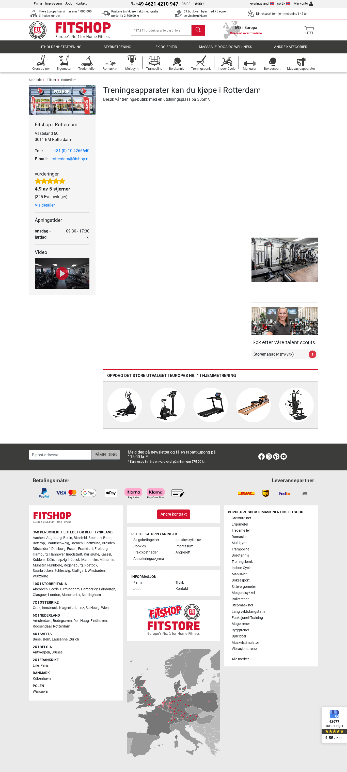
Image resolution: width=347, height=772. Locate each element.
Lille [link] (36, 665)
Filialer (51, 80)
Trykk (180, 582)
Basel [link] (37, 639)
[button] (253, 259)
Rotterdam (68, 80)
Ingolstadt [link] (74, 554)
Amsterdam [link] (42, 621)
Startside (35, 80)
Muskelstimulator (245, 642)
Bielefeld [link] (80, 538)
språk (281, 3)
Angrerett (183, 552)
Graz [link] (36, 608)
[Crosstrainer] (124, 404)
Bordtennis (240, 555)
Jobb (68, 3)
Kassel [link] (106, 554)
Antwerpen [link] (41, 652)
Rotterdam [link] (61, 626)
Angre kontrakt (174, 514)
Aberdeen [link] (40, 589)
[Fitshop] (74, 29)
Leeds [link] (54, 589)
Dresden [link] (108, 543)
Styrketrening (117, 47)
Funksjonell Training (247, 618)
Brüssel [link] (57, 652)
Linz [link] (80, 608)
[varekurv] (310, 30)
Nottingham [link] (91, 595)
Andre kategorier (290, 47)
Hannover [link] (57, 554)
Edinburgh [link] (107, 589)
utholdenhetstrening (61, 47)
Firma (38, 3)
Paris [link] (44, 665)
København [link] (42, 678)
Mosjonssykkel (243, 593)
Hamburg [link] (40, 554)
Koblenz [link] (39, 560)
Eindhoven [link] (98, 621)
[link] (261, 457)
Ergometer (240, 524)
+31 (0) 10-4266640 (71, 150)
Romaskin (239, 537)
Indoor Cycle (241, 568)
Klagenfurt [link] (67, 608)
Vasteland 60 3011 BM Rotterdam (53, 136)
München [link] (107, 560)
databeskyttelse (188, 540)
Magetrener (241, 624)
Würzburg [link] (40, 576)
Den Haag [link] (81, 621)
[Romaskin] (253, 404)
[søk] (198, 30)
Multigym (239, 543)
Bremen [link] (77, 543)
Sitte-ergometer (244, 587)
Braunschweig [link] (57, 543)
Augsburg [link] (54, 538)
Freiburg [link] (101, 549)
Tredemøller (241, 530)
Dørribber (239, 636)
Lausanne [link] (60, 639)
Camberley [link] (89, 589)
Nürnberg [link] (54, 565)
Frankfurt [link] (85, 549)
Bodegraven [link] (62, 621)
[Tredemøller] (210, 404)
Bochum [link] (95, 538)
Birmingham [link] (70, 589)
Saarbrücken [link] (43, 571)
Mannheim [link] (89, 560)
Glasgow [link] (39, 595)
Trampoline (240, 549)
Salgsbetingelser (146, 540)
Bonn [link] (107, 538)
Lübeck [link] (74, 560)
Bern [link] (46, 639)
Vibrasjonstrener (245, 649)
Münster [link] (39, 565)
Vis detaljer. (45, 205)
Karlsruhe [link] (91, 554)
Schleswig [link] (62, 571)
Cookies (139, 546)
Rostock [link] (90, 565)
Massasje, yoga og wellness (225, 47)
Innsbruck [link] (50, 608)
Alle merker (240, 659)
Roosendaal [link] (42, 626)
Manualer (239, 574)
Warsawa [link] (40, 691)
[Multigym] (296, 404)
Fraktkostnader (145, 552)
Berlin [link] (67, 538)
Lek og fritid (165, 47)
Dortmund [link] (92, 543)
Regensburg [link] (73, 565)
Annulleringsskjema (148, 559)
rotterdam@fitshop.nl (70, 158)
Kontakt (81, 3)
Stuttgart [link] (79, 571)
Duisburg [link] (58, 549)
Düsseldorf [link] (41, 549)
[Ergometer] (167, 404)
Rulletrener (240, 599)
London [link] (54, 595)
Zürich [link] (74, 639)
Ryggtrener (240, 630)
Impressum (53, 3)
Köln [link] (50, 560)
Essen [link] (71, 549)
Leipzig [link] (61, 560)
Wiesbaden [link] (96, 571)
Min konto (301, 3)
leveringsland (259, 3)
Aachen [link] (39, 538)
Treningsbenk (242, 562)
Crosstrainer (241, 518)
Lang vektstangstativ (248, 611)
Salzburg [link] (93, 608)
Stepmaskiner (242, 605)
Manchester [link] (71, 595)
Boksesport (241, 580)
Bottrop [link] (39, 543)
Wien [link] (105, 608)
